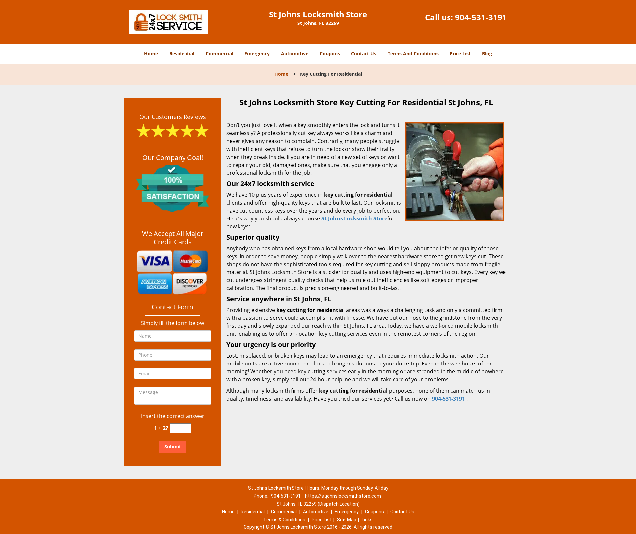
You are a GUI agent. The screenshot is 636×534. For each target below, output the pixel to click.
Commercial (219, 53)
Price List (460, 53)
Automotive (294, 53)
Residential (181, 53)
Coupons (330, 53)
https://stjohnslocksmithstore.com (343, 496)
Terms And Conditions (413, 53)
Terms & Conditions (284, 519)
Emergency (257, 53)
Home (151, 53)
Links (367, 519)
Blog (487, 53)
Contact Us (363, 53)
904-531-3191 (481, 17)
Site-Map (346, 519)
